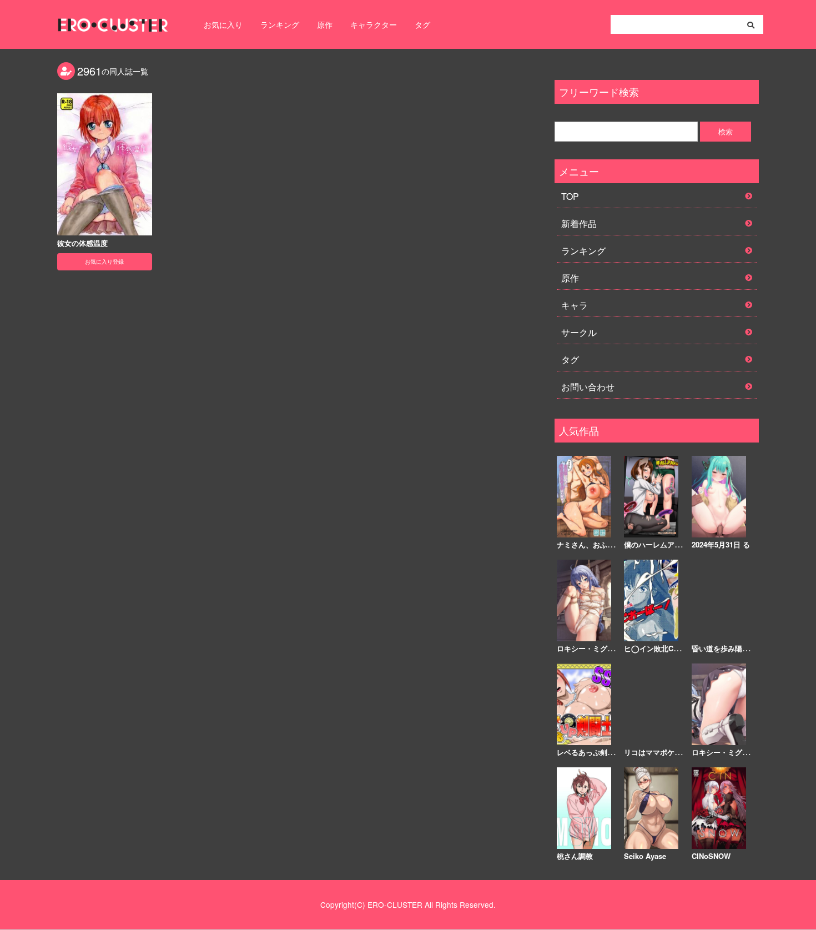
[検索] (750, 25)
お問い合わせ (587, 386)
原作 (325, 24)
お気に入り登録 (104, 261)
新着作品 (579, 223)
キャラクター (373, 24)
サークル (579, 332)
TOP (570, 196)
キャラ (574, 305)
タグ (422, 24)
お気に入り (223, 24)
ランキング (279, 24)
